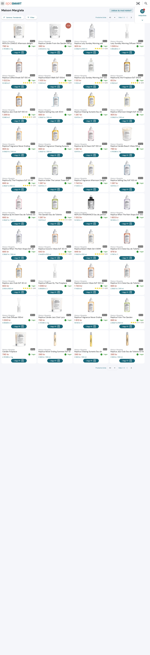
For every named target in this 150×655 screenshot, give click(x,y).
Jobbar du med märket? (121, 10)
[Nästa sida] (131, 17)
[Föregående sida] (127, 17)
